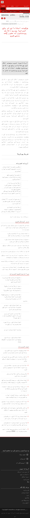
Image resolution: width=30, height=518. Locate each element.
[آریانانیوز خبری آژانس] (15, 2)
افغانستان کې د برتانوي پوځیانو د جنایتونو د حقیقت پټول (11, 339)
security (22, 16)
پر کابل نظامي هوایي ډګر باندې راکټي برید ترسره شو (11, 192)
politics (12, 15)
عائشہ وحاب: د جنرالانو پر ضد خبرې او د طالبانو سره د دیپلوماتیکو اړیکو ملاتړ (14, 359)
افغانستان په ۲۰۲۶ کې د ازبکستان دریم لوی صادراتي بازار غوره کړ (15, 417)
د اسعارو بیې (13, 11)
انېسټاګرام (21, 463)
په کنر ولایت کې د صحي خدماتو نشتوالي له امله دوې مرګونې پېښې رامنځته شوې (14, 410)
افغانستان (25, 492)
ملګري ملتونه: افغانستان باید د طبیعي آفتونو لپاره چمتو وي (11, 169)
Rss (28, 482)
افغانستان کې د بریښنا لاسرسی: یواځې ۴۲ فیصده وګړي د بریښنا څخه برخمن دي (14, 381)
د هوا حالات (5, 11)
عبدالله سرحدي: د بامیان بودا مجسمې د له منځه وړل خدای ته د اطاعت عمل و (14, 402)
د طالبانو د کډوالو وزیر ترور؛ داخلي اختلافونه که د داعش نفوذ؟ (11, 316)
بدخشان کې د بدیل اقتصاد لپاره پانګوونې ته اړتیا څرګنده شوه (16, 396)
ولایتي (27, 497)
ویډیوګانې (25, 500)
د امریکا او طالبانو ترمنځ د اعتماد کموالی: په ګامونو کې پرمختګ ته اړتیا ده (14, 389)
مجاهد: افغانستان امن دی (12, 330)
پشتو (12, 6)
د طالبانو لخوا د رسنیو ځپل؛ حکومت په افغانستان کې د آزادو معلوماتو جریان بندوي (14, 298)
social (27, 16)
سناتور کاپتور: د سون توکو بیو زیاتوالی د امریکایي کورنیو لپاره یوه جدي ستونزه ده (15, 227)
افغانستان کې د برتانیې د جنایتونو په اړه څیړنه (12, 323)
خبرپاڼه (26, 479)
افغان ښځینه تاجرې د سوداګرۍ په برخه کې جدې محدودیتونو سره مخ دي (15, 351)
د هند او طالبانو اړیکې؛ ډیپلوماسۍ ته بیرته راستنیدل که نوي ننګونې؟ (12, 288)
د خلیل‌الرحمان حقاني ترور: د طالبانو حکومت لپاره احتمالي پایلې (11, 280)
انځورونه (25, 502)
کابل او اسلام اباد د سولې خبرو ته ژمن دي (15, 251)
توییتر (23, 459)
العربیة (26, 6)
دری (8, 6)
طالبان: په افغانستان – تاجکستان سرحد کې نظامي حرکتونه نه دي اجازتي (14, 424)
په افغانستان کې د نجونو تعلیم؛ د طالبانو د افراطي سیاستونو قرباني (11, 307)
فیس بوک (23, 454)
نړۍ (28, 495)
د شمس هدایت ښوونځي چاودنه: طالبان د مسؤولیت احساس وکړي (11, 177)
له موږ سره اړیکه (24, 11)
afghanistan (4, 15)
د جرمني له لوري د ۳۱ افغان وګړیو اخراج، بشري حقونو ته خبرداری (11, 201)
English (3, 6)
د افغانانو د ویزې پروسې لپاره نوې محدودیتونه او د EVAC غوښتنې (15, 430)
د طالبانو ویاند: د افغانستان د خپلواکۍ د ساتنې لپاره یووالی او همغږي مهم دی (12, 185)
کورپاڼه (26, 490)
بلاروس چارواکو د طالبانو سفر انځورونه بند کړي (17, 375)
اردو (17, 6)
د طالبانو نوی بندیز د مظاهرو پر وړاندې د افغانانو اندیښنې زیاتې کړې (15, 367)
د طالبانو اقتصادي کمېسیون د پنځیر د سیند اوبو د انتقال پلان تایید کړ (10, 209)
